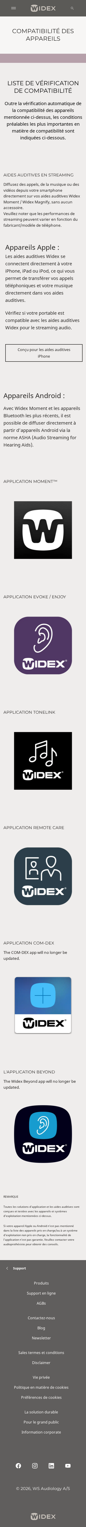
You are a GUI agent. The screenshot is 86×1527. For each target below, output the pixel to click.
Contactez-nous (41, 1317)
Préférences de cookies (41, 1397)
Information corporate (41, 1432)
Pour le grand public (41, 1422)
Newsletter (41, 1338)
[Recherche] (72, 8)
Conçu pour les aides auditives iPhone (44, 353)
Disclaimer (41, 1362)
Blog (41, 1327)
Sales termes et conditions (41, 1352)
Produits (41, 1283)
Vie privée (41, 1377)
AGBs (41, 1303)
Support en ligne (41, 1293)
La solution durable (41, 1412)
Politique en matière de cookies (41, 1387)
